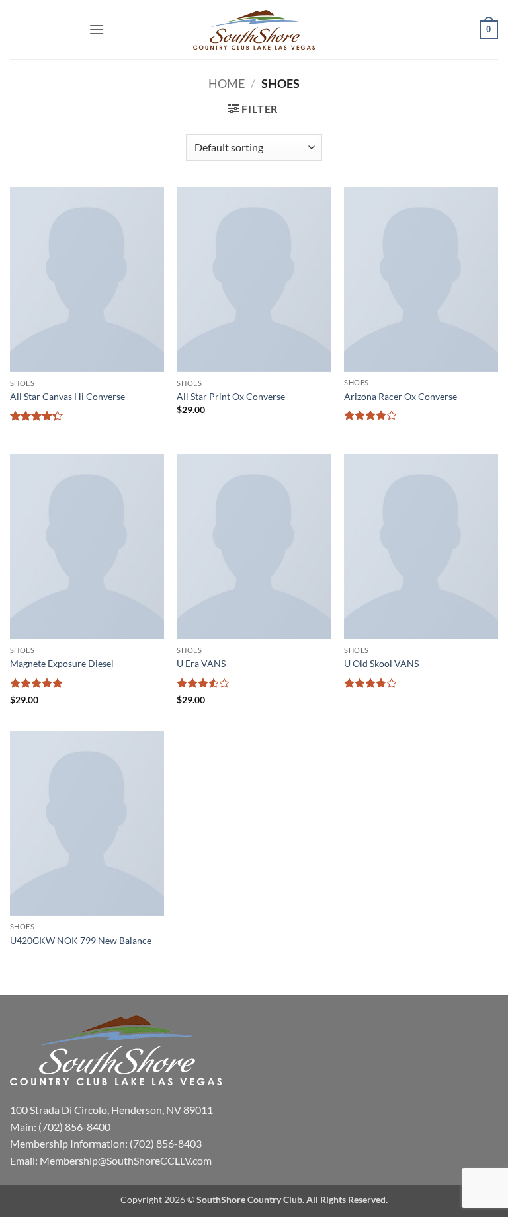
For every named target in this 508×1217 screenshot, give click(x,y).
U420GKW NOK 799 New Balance (80, 940)
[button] (97, 29)
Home (226, 83)
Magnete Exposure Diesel (62, 663)
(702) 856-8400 (74, 1126)
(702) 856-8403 (166, 1143)
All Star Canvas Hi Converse (67, 396)
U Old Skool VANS (381, 663)
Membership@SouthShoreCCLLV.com (126, 1160)
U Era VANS (201, 663)
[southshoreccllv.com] (254, 30)
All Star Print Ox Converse (231, 396)
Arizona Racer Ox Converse (400, 396)
